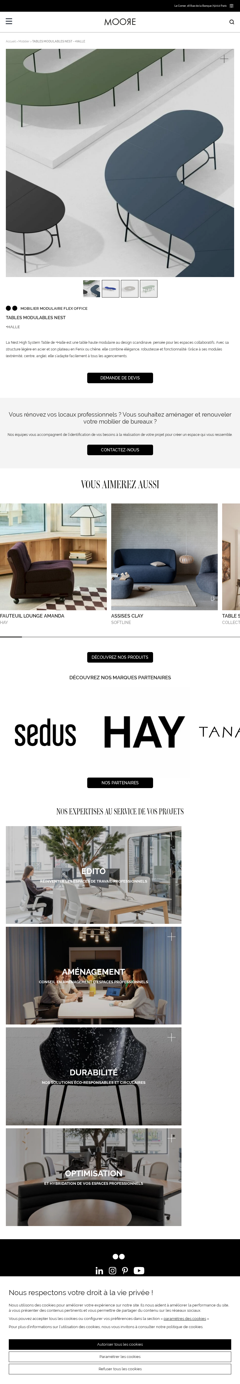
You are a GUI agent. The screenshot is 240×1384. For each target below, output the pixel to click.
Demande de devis (120, 378)
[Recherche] (232, 22)
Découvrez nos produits (120, 657)
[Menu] (9, 21)
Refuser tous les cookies (120, 1369)
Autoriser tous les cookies (120, 1344)
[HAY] (45, 732)
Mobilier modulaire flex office (54, 308)
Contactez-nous (120, 450)
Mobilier (24, 41)
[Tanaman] (143, 732)
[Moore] (120, 21)
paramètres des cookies (185, 1318)
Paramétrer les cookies (120, 1356)
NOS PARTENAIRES (120, 782)
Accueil (11, 41)
